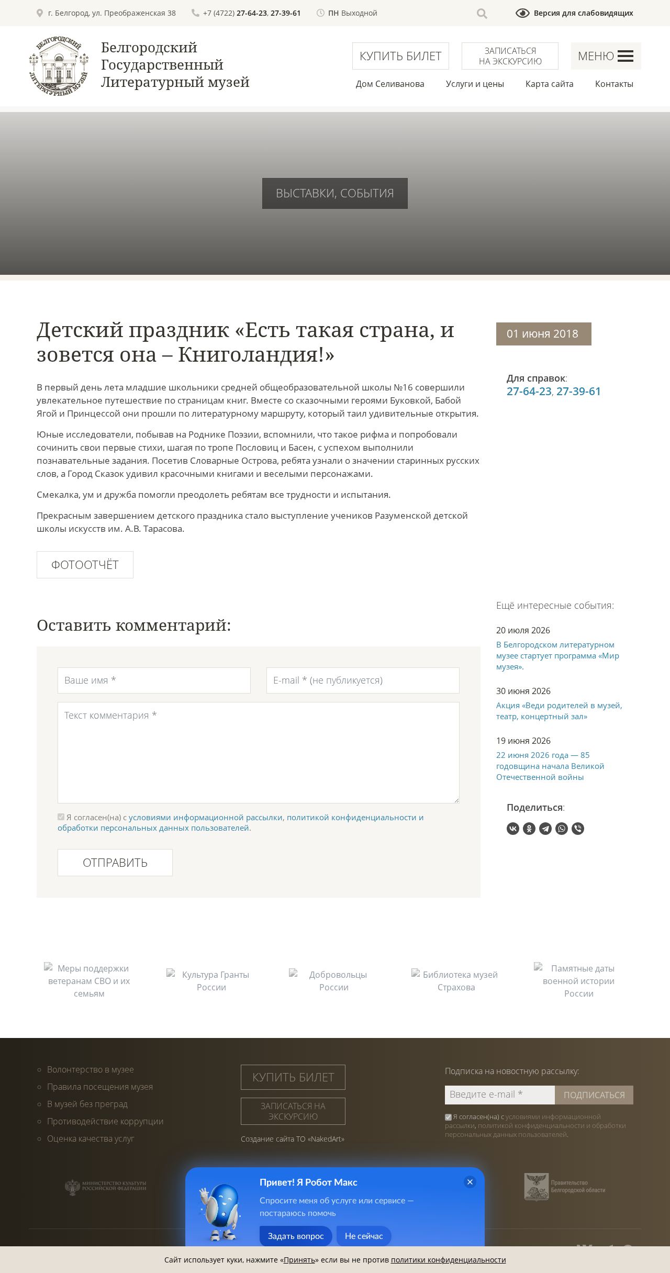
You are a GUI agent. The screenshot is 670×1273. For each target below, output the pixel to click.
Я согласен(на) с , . (535, 1125)
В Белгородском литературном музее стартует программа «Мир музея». (557, 655)
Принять (299, 1260)
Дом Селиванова (390, 84)
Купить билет (401, 55)
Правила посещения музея (100, 1086)
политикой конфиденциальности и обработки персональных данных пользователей (241, 822)
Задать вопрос (296, 1236)
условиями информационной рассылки (206, 817)
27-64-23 (252, 13)
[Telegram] (545, 828)
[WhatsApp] (561, 828)
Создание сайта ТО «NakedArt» (292, 1139)
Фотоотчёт (85, 564)
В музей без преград (87, 1104)
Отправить (115, 862)
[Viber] (578, 828)
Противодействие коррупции (105, 1121)
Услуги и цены (475, 84)
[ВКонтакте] (513, 828)
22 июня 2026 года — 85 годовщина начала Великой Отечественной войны (550, 766)
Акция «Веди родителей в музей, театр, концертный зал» (559, 710)
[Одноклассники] (529, 828)
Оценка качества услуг (91, 1138)
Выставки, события (335, 192)
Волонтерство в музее (90, 1069)
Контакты (614, 84)
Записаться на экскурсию (510, 56)
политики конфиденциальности (448, 1260)
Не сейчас (364, 1236)
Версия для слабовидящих (583, 13)
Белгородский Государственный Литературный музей (175, 64)
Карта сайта (550, 84)
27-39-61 (286, 13)
